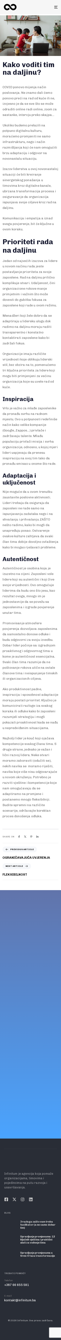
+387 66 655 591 (15, 981)
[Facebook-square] (5, 1007)
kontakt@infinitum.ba (19, 997)
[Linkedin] (37, 836)
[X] (25, 836)
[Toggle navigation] (48, 7)
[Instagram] (22, 1007)
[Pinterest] (31, 836)
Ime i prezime (20, 1023)
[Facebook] (19, 836)
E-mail (7, 992)
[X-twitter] (14, 1007)
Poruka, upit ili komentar (28, 1058)
